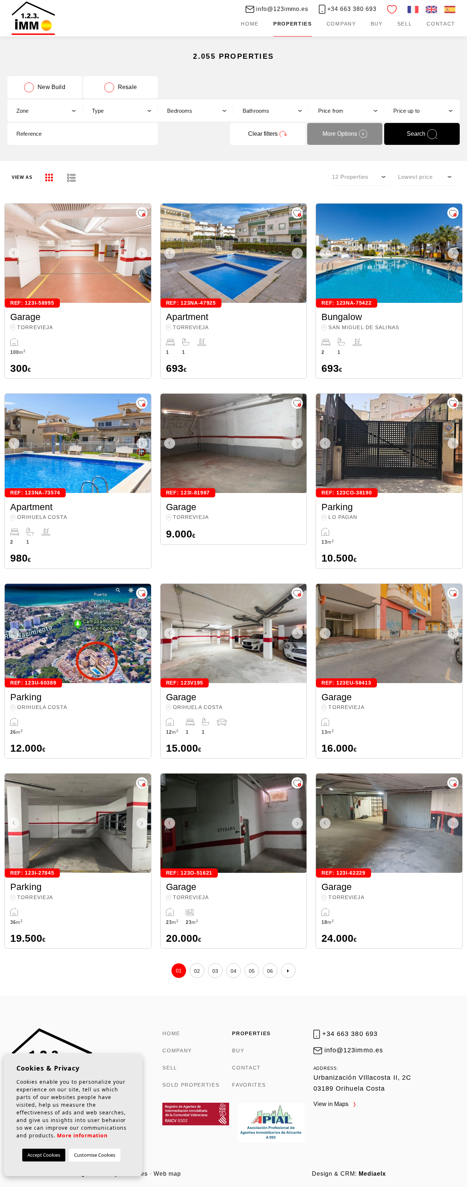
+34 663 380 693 (350, 9)
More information (82, 1135)
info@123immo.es (281, 9)
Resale (127, 87)
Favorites (249, 1085)
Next (143, 253)
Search (416, 134)
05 (252, 971)
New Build (51, 87)
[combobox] (45, 111)
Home (250, 24)
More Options (340, 134)
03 (215, 971)
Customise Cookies (94, 1155)
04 (234, 971)
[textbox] (44, 111)
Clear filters (263, 134)
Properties (292, 24)
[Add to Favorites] (141, 213)
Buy (377, 24)
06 (270, 971)
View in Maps (331, 1104)
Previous (12, 253)
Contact (441, 24)
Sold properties (190, 1085)
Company (341, 24)
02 (197, 971)
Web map (167, 1174)
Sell (404, 24)
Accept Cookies (43, 1155)
